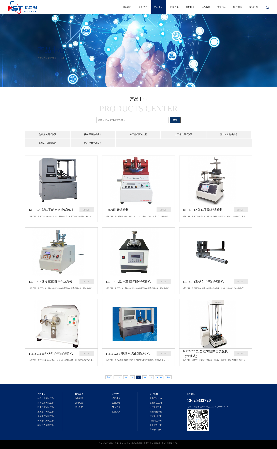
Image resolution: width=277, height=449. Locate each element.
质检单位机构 (156, 403)
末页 (168, 377)
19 (145, 377)
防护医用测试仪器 (93, 134)
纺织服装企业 (156, 407)
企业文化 (116, 403)
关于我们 (142, 7)
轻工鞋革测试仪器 (138, 134)
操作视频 (206, 7)
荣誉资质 (116, 407)
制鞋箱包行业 (156, 421)
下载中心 (221, 7)
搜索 (175, 120)
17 (132, 377)
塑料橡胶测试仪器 (228, 134)
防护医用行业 (156, 416)
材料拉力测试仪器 (93, 143)
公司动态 (79, 403)
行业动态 (79, 407)
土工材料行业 (156, 425)
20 (151, 377)
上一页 (117, 377)
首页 (109, 377)
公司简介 (116, 398)
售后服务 (190, 7)
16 (126, 377)
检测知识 (79, 398)
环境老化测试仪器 (47, 143)
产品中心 (158, 7)
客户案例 (237, 7)
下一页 (159, 377)
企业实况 (116, 412)
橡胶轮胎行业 (156, 412)
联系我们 (253, 7)
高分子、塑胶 (156, 430)
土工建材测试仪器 (183, 134)
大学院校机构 (156, 398)
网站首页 (127, 7)
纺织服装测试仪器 (47, 134)
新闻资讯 (174, 7)
